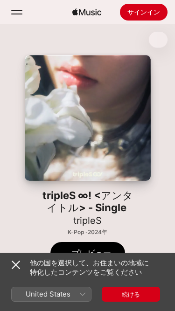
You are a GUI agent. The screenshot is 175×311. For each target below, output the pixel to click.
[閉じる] (16, 265)
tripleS (87, 220)
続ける (131, 294)
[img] (86, 12)
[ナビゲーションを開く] (17, 12)
